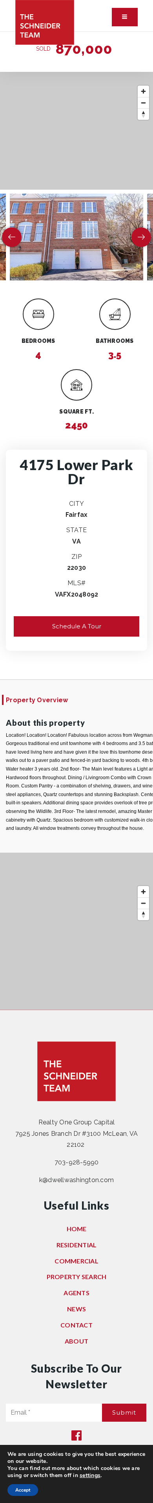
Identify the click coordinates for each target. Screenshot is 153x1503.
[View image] (76, 237)
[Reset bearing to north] (143, 114)
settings (90, 1475)
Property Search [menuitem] (77, 1276)
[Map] (76, 131)
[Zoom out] (143, 102)
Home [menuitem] (77, 1228)
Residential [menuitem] (76, 1245)
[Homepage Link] (44, 22)
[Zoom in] (143, 91)
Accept (22, 1490)
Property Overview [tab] (37, 700)
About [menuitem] (76, 1341)
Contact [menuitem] (76, 1325)
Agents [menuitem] (76, 1292)
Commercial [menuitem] (76, 1261)
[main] (76, 521)
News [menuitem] (76, 1309)
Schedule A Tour (76, 626)
